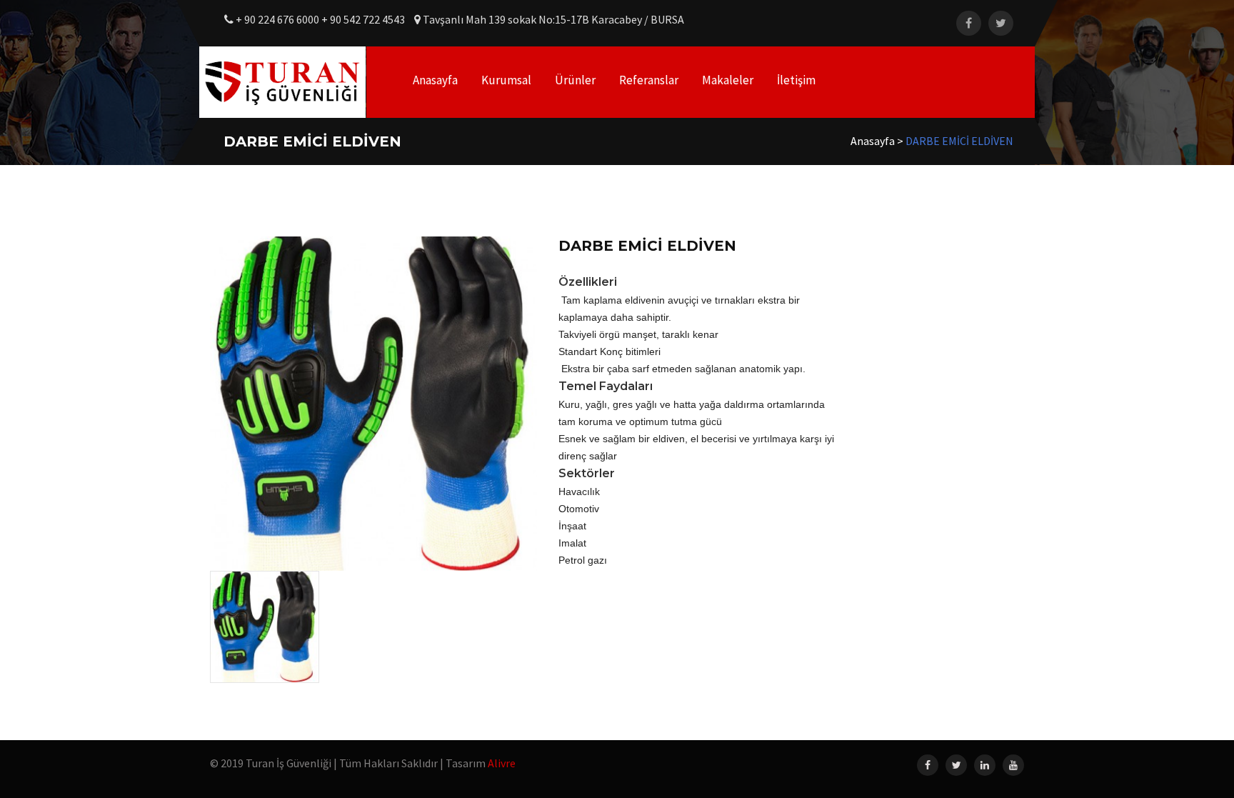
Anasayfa (435, 80)
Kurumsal (506, 80)
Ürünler (575, 80)
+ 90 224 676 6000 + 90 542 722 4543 (320, 19)
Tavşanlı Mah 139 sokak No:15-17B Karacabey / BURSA (552, 19)
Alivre (502, 763)
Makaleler (727, 80)
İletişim (796, 80)
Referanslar (648, 80)
